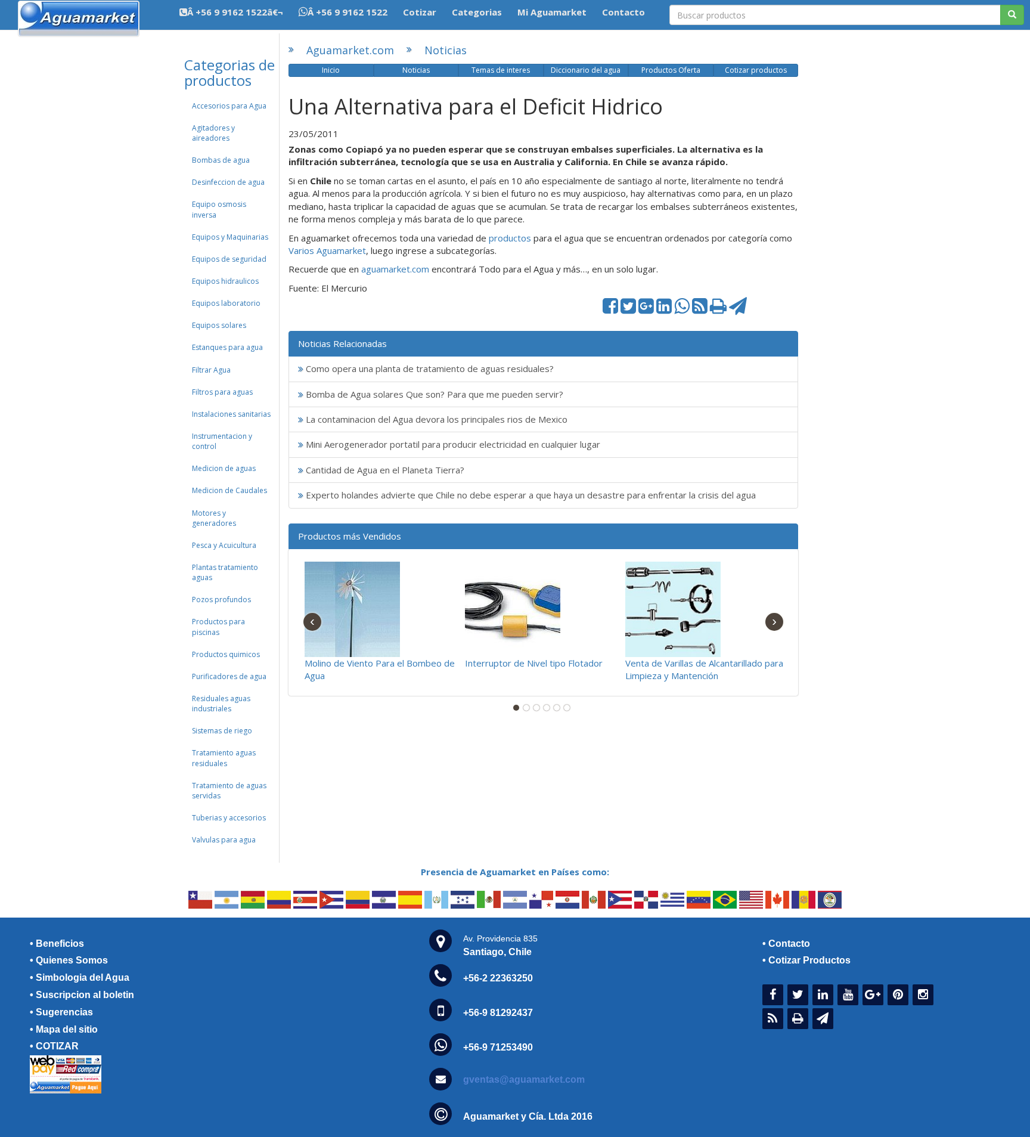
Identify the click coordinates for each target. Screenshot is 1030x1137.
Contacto (623, 12)
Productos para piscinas (218, 626)
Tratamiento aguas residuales (224, 758)
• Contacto (786, 943)
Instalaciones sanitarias (231, 414)
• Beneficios (57, 943)
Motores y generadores (214, 518)
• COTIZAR (54, 1046)
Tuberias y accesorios (229, 818)
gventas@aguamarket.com (524, 1079)
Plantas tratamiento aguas (225, 572)
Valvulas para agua (224, 840)
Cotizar (419, 12)
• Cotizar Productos (806, 960)
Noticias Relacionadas (342, 343)
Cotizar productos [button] (756, 70)
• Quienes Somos (69, 960)
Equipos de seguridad (229, 259)
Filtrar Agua (211, 370)
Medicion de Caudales (229, 490)
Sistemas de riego (222, 731)
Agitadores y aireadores (213, 133)
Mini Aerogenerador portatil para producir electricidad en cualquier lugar (451, 444)
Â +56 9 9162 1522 (347, 12)
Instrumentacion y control (222, 441)
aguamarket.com (395, 269)
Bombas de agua (221, 160)
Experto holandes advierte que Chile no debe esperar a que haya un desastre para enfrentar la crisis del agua (529, 495)
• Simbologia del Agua (79, 977)
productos (511, 238)
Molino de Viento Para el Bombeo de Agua (380, 669)
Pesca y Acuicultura (224, 545)
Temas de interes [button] (500, 70)
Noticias (445, 50)
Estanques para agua (227, 347)
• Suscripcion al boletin (82, 995)
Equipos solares (219, 325)
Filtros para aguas (222, 392)
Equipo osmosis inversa (219, 209)
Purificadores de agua (229, 676)
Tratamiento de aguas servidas (229, 790)
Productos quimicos (226, 654)
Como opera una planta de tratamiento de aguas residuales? (428, 368)
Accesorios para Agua (229, 106)
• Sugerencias (61, 1012)
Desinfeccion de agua (228, 182)
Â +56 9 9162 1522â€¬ (235, 12)
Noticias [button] (416, 70)
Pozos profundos (221, 599)
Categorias (477, 12)
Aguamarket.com (350, 50)
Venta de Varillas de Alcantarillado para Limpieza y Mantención (704, 669)
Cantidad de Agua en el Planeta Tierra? (383, 470)
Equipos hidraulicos (225, 281)
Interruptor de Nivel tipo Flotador (534, 663)
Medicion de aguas (224, 468)
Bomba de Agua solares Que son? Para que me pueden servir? (433, 394)
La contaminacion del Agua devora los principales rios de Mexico (435, 419)
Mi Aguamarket (552, 12)
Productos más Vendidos (349, 536)
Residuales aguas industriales (221, 703)
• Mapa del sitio (64, 1029)
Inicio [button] (331, 70)
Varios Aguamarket (327, 250)
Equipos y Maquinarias (230, 237)
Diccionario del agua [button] (586, 70)
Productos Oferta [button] (670, 70)
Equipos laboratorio (226, 303)
